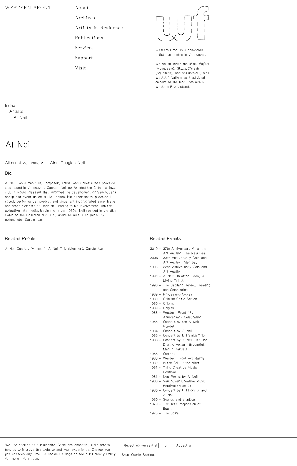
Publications (89, 37)
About (82, 7)
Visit (80, 68)
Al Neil (20, 117)
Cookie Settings (143, 454)
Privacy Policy (104, 454)
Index (10, 105)
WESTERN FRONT (28, 7)
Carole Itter (95, 248)
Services (84, 47)
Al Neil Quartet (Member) (25, 248)
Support (84, 58)
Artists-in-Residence (99, 27)
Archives (85, 17)
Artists (16, 111)
